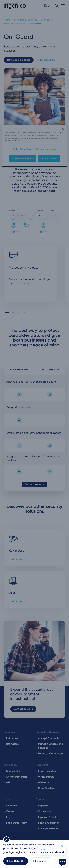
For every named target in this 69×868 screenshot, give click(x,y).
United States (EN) (15, 861)
